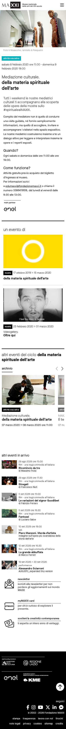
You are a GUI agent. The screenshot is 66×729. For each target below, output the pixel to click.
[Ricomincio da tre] (9, 464)
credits (59, 723)
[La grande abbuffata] (9, 548)
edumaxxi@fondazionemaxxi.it (23, 186)
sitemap (49, 723)
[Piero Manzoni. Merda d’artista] (9, 529)
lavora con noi (45, 718)
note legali (14, 723)
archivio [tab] (7, 368)
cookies (38, 723)
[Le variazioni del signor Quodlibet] (9, 497)
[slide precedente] (57, 369)
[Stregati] (9, 480)
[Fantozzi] (9, 513)
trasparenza (29, 718)
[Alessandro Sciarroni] (9, 565)
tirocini (59, 718)
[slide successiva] (62, 369)
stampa (16, 718)
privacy (27, 723)
